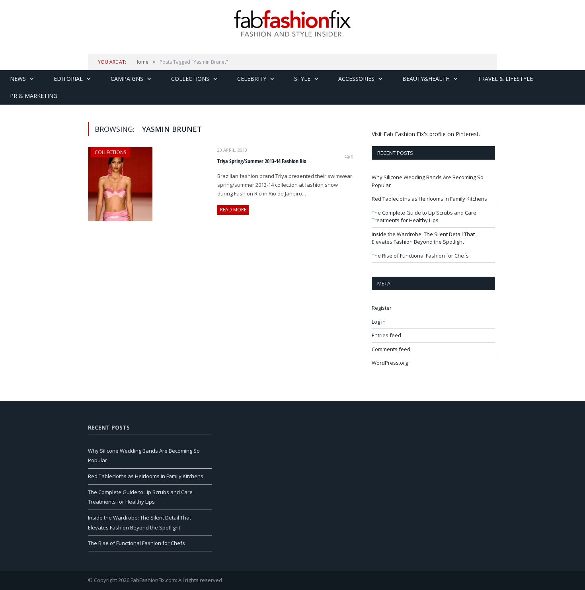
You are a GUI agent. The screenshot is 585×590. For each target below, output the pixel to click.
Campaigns (127, 78)
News (18, 78)
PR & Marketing (33, 96)
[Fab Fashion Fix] (292, 23)
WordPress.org (390, 362)
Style (302, 78)
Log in (379, 321)
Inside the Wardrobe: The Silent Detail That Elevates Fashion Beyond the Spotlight (423, 238)
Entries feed (386, 335)
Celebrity (251, 78)
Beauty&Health (426, 78)
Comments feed (391, 349)
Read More (233, 209)
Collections (190, 78)
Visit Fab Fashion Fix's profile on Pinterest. (426, 134)
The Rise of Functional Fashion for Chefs (420, 255)
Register (382, 307)
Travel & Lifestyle (505, 78)
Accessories (356, 78)
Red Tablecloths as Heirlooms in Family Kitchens (429, 198)
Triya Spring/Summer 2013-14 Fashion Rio (261, 161)
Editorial (68, 78)
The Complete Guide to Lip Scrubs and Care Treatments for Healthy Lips (424, 216)
